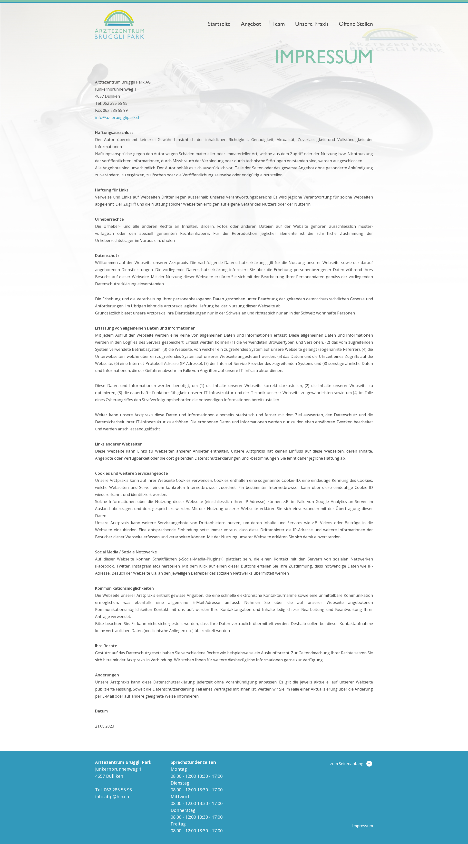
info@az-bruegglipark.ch (117, 117)
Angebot (251, 23)
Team (278, 23)
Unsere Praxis (312, 23)
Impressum (362, 825)
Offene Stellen (356, 23)
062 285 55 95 (118, 790)
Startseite (219, 23)
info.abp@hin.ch (112, 796)
